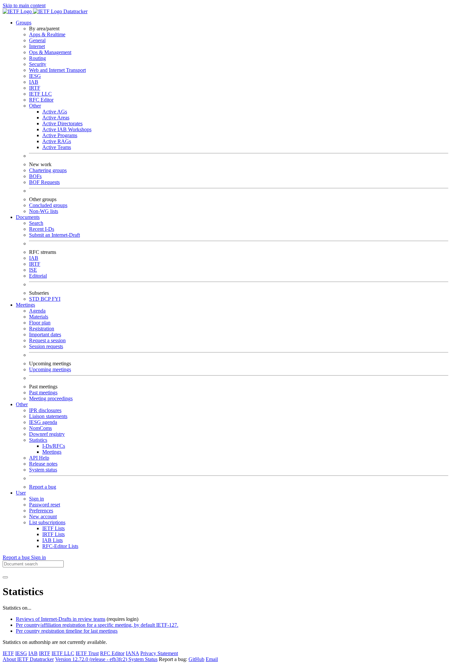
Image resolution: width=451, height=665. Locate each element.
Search (36, 223)
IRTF (34, 88)
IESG (35, 76)
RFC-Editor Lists (60, 546)
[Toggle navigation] (5, 577)
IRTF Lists (53, 534)
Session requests (46, 346)
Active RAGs (56, 141)
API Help (39, 458)
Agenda (37, 311)
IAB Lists (52, 540)
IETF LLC (40, 94)
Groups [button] (23, 22)
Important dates (45, 334)
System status (43, 469)
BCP (46, 299)
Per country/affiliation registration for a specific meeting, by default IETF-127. (97, 625)
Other (35, 105)
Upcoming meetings (50, 369)
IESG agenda (43, 422)
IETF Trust (87, 653)
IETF (8, 653)
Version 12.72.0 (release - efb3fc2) (91, 659)
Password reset (44, 504)
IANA (132, 653)
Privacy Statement (159, 653)
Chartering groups (48, 170)
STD (35, 299)
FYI (56, 299)
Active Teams (56, 147)
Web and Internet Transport (57, 70)
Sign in (36, 498)
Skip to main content (24, 5)
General (37, 40)
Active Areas (55, 117)
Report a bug (42, 487)
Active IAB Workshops (66, 129)
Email (212, 659)
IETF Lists (53, 528)
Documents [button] (28, 217)
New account (43, 516)
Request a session (47, 340)
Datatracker (74, 11)
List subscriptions (47, 522)
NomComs (40, 428)
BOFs (35, 176)
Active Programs (59, 135)
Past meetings (43, 392)
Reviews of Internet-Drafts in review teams (60, 619)
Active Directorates (62, 123)
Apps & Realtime (47, 34)
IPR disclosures (45, 410)
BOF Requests (44, 182)
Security (37, 64)
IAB (33, 82)
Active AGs (54, 111)
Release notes (43, 464)
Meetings (51, 452)
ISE (33, 270)
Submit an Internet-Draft (54, 235)
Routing (37, 58)
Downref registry (47, 434)
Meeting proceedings (51, 398)
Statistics (38, 440)
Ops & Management (50, 52)
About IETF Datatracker (28, 659)
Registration (41, 328)
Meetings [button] (25, 305)
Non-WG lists (43, 211)
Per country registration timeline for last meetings (67, 631)
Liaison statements (48, 416)
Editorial (38, 276)
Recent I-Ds (41, 229)
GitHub (196, 659)
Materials (38, 316)
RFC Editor (41, 100)
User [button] (21, 493)
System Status (142, 659)
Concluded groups (48, 205)
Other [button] (22, 404)
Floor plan (40, 322)
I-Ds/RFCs (53, 446)
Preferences (41, 510)
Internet (37, 46)
